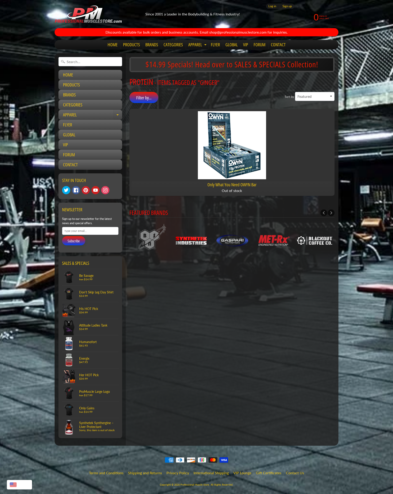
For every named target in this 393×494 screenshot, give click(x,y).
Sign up (287, 6)
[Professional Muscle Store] (88, 14)
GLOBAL (231, 45)
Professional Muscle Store (194, 484)
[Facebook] (76, 190)
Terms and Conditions (106, 473)
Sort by (289, 96)
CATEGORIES (173, 45)
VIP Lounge (242, 473)
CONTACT (278, 45)
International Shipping (211, 473)
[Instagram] (105, 190)
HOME (113, 45)
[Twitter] (66, 190)
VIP (245, 45)
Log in (272, 6)
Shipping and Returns (145, 473)
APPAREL (198, 45)
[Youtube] (95, 190)
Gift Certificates (268, 473)
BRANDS (151, 45)
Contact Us (295, 473)
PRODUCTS (131, 45)
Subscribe (74, 240)
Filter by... (143, 98)
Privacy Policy (177, 473)
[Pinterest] (86, 190)
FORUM (259, 45)
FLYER (215, 45)
